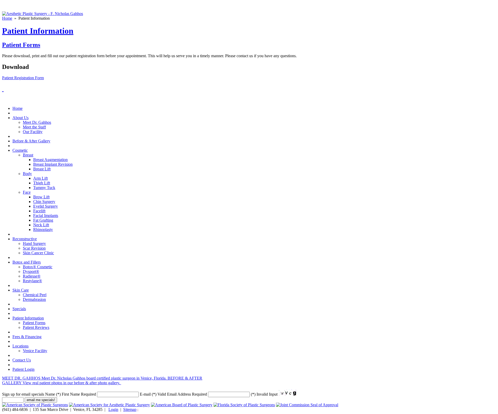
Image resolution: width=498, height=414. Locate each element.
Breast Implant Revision (53, 164)
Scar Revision (34, 248)
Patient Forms (21, 44)
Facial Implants (45, 215)
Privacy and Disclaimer (154, 409)
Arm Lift (40, 178)
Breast (28, 155)
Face (27, 192)
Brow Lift (41, 197)
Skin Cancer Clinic (38, 253)
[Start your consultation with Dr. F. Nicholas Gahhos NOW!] (3, 88)
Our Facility (33, 131)
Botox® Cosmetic (37, 267)
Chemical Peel (34, 295)
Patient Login (23, 369)
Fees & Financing (27, 337)
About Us (20, 117)
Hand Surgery (34, 243)
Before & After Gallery (31, 141)
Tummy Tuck (44, 187)
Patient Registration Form (23, 78)
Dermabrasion (34, 299)
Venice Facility (35, 350)
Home (7, 18)
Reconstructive (24, 239)
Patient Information (28, 318)
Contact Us (21, 360)
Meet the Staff (34, 127)
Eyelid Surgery (45, 206)
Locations (20, 346)
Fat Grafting (43, 220)
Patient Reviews (36, 327)
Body (27, 173)
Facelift (39, 211)
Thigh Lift (41, 183)
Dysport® (31, 271)
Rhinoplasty (43, 229)
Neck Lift (41, 225)
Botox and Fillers (26, 262)
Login (113, 409)
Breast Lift (42, 169)
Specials (19, 309)
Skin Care (20, 290)
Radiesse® (31, 276)
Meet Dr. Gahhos (37, 122)
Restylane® (32, 281)
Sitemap (129, 409)
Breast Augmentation (50, 159)
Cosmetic (20, 150)
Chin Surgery (44, 201)
